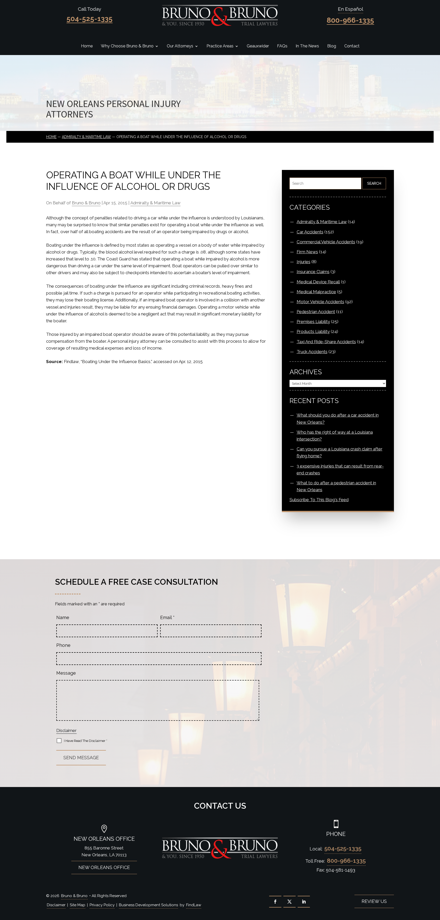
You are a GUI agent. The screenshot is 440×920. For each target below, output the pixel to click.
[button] (275, 902)
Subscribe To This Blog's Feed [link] (319, 499)
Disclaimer (66, 730)
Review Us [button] (374, 901)
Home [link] (87, 46)
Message (66, 673)
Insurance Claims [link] (313, 271)
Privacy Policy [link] (102, 905)
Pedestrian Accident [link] (316, 311)
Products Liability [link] (313, 331)
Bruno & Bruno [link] (86, 202)
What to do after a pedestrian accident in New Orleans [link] (336, 486)
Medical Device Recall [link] (318, 281)
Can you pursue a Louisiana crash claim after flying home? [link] (339, 452)
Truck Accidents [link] (312, 351)
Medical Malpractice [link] (316, 291)
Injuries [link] (303, 261)
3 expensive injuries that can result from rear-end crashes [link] (340, 469)
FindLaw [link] (193, 905)
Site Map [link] (77, 905)
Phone (63, 645)
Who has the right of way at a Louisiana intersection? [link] (335, 436)
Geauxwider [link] (258, 46)
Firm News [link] (307, 251)
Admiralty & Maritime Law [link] (155, 202)
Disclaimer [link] (56, 905)
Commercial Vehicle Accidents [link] (326, 241)
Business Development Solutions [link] (148, 905)
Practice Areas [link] (220, 46)
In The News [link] (307, 46)
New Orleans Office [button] (104, 867)
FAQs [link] (282, 46)
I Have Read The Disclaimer (85, 741)
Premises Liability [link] (313, 321)
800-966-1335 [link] (350, 20)
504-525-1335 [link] (89, 19)
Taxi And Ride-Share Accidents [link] (326, 341)
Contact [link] (352, 46)
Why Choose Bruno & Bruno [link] (127, 46)
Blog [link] (331, 46)
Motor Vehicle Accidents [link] (320, 301)
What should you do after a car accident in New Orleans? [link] (338, 418)
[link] (220, 15)
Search (374, 183)
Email (167, 617)
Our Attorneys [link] (180, 46)
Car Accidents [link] (310, 231)
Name (62, 617)
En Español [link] (350, 9)
